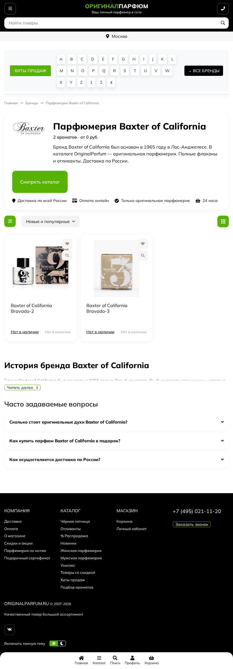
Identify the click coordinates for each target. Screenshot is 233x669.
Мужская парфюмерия (81, 558)
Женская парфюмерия (81, 550)
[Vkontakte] (9, 629)
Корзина (124, 521)
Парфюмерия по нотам (25, 550)
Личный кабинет (131, 528)
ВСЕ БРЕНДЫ (206, 70)
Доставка (13, 521)
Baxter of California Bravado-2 (31, 308)
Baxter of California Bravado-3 (107, 308)
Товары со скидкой (78, 572)
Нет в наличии (25, 331)
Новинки (68, 543)
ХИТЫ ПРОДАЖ (30, 70)
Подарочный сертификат (27, 558)
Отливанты (71, 528)
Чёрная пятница (75, 521)
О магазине (14, 535)
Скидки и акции (18, 543)
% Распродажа (74, 535)
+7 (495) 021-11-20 (197, 511)
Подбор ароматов (77, 587)
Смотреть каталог (40, 182)
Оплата (11, 528)
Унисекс (68, 565)
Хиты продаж (73, 580)
